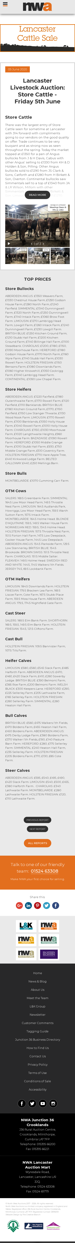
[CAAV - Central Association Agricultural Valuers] (13, 1226)
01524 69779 (40, 1191)
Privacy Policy (37, 1064)
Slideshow (9, 243)
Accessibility (37, 1089)
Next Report (37, 829)
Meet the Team (37, 998)
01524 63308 (44, 871)
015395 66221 (40, 1149)
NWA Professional (49, 940)
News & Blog (37, 981)
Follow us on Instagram (53, 1103)
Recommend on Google (19, 905)
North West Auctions (37, 6)
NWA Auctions (49, 926)
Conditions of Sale (37, 1081)
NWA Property (26, 940)
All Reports (37, 843)
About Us (37, 989)
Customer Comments (37, 1023)
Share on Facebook (55, 905)
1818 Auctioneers (49, 954)
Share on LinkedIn (28, 905)
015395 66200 (46, 1144)
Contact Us (37, 1056)
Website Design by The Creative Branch (23, 1215)
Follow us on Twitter (32, 1103)
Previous (31, 243)
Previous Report (37, 820)
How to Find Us (38, 1048)
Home (37, 973)
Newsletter (38, 1014)
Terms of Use (37, 1073)
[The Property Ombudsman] (42, 1226)
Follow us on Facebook (22, 1103)
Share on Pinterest (37, 905)
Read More (37, 194)
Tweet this (46, 905)
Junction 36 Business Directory (37, 1039)
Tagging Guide (37, 1031)
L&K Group (26, 926)
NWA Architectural (26, 954)
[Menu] (5, 3)
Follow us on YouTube (43, 1103)
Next (43, 243)
